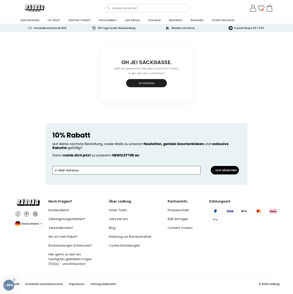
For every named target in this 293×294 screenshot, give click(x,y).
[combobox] (146, 8)
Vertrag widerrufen (103, 284)
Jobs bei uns (118, 219)
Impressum (76, 284)
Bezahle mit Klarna (183, 28)
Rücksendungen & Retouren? (70, 245)
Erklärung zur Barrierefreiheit (130, 236)
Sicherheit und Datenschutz (44, 284)
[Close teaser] (14, 279)
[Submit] (108, 8)
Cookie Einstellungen (124, 245)
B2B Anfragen (178, 219)
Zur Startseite (146, 83)
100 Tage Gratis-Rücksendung (116, 28)
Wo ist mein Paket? (62, 236)
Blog (112, 228)
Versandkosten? (60, 228)
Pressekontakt (178, 210)
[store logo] (34, 8)
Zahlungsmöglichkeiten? (66, 219)
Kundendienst (58, 210)
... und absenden (224, 170)
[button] (8, 285)
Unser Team (118, 210)
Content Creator (180, 228)
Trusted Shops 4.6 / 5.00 (249, 28)
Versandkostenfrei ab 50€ (50, 28)
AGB (16, 284)
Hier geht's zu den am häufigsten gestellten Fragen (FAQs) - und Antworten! (70, 259)
